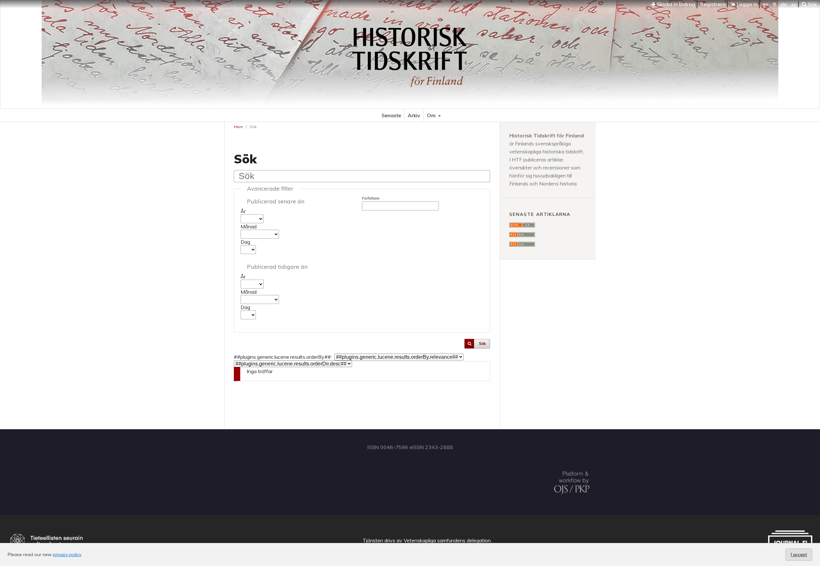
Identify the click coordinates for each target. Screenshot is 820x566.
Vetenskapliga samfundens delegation (447, 540)
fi (774, 4)
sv (794, 4)
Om (432, 115)
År (243, 211)
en (765, 4)
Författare (371, 198)
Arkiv (414, 115)
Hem (238, 126)
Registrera (713, 4)
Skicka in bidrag (675, 4)
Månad (249, 226)
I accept (799, 554)
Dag (245, 242)
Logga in (746, 4)
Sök (812, 4)
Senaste (391, 115)
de (784, 4)
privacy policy (67, 554)
